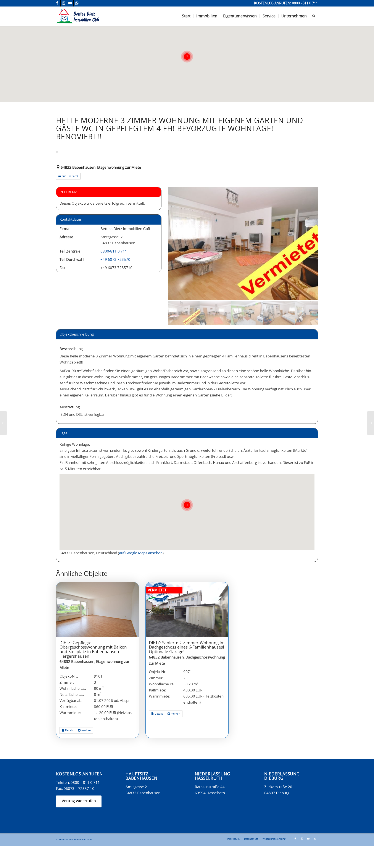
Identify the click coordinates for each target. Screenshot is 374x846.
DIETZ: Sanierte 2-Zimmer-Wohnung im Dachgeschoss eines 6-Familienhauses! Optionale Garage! (187, 647)
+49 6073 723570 (115, 259)
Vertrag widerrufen (79, 801)
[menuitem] (186, 16)
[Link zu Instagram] (64, 3)
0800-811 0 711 (113, 251)
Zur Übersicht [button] (69, 176)
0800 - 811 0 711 (305, 3)
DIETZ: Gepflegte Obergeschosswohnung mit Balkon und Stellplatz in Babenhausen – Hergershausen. (93, 650)
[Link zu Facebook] (57, 3)
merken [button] (86, 730)
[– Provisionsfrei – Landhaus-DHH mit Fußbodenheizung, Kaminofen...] (370, 423)
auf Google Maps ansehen (141, 553)
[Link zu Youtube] (70, 3)
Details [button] (69, 730)
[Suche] (314, 16)
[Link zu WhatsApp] (77, 3)
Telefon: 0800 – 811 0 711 (78, 782)
